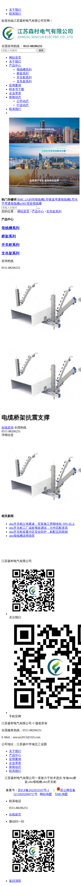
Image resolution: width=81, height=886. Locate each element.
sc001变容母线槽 (31, 203)
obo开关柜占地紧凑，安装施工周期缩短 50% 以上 (42, 523)
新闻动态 (15, 767)
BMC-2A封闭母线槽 (30, 199)
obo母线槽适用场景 (22, 535)
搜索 (41, 50)
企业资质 (15, 763)
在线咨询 (8, 427)
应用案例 (15, 759)
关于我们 (15, 9)
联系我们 (15, 13)
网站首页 (23, 211)
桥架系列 (9, 236)
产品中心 (38, 211)
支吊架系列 (53, 211)
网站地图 (46, 794)
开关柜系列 (10, 245)
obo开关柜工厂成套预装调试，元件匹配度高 (38, 527)
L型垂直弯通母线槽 (57, 199)
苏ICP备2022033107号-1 (33, 790)
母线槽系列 (10, 228)
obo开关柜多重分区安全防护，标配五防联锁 (38, 531)
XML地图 (61, 794)
